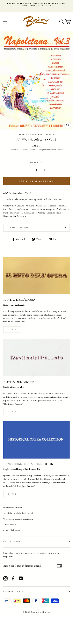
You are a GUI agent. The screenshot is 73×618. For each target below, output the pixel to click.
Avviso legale (9, 524)
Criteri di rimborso (12, 530)
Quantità (36, 162)
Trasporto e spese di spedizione (18, 519)
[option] (36, 4)
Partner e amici (13, 592)
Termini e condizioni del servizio (18, 513)
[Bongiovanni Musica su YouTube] (21, 578)
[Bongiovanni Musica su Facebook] (13, 578)
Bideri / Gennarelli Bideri (36, 134)
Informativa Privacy (12, 507)
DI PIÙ (12, 412)
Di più (12, 329)
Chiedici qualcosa (18, 228)
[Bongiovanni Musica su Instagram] (5, 578)
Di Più (12, 494)
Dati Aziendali (13, 541)
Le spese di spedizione (29, 149)
